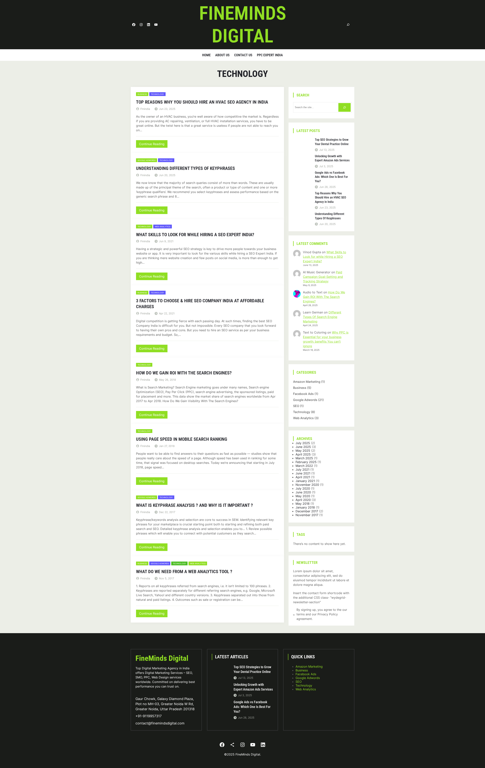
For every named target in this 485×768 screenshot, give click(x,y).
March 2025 (304, 458)
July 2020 (303, 488)
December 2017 (307, 511)
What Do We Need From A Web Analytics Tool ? (184, 571)
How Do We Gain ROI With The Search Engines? (184, 373)
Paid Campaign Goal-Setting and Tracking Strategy (323, 276)
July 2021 (302, 469)
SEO (296, 406)
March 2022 (304, 466)
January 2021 (305, 481)
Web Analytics (162, 226)
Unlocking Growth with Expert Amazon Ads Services (332, 158)
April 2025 (303, 454)
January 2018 (305, 507)
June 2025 (303, 447)
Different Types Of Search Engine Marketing (322, 316)
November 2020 (307, 485)
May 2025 (303, 450)
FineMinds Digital (161, 658)
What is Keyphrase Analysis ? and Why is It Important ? (194, 505)
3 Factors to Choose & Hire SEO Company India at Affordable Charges (200, 303)
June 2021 (303, 473)
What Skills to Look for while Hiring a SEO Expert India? (195, 234)
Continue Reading (153, 145)
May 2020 (303, 496)
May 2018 (303, 503)
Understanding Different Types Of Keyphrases (185, 168)
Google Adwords (147, 160)
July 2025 (303, 443)
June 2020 (303, 492)
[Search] (348, 24)
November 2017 (307, 515)
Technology (157, 94)
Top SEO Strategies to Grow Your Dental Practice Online (332, 142)
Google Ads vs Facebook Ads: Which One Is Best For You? (331, 177)
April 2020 (303, 500)
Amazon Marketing (306, 382)
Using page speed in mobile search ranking (181, 439)
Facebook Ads (303, 394)
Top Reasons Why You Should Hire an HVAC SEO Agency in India (202, 102)
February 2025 (306, 462)
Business (142, 94)
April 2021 (303, 477)
